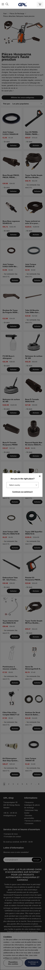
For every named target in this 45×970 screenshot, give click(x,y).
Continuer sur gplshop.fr (22, 492)
